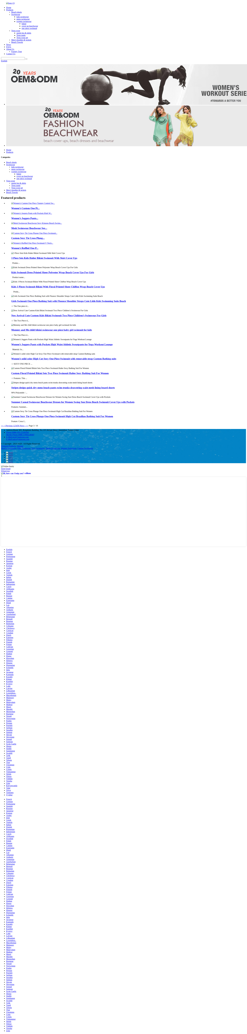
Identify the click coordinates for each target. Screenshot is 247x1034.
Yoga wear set (22, 38)
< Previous (8, 426)
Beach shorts (16, 12)
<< (2, 426)
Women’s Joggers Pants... (24, 218)
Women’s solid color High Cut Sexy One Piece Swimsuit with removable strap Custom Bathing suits (63, 358)
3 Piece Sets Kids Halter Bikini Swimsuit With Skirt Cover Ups (44, 258)
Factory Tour (16, 51)
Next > (22, 426)
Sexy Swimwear (38, 448)
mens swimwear (23, 19)
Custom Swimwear (85, 448)
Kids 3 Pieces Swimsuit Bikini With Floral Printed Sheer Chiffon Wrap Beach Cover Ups (58, 286)
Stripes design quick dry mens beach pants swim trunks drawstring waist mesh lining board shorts (63, 387)
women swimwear (23, 21)
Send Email (5, 469)
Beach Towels (17, 42)
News (8, 44)
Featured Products (8, 446)
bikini (24, 24)
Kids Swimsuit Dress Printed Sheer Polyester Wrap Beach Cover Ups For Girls (52, 272)
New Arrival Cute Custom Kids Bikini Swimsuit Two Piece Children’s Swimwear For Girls (58, 315)
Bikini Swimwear (53, 448)
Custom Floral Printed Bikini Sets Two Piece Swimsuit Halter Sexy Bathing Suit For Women (60, 373)
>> (27, 426)
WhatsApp (5, 471)
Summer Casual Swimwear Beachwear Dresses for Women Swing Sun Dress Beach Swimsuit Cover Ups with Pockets (72, 402)
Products (9, 10)
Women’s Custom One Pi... (25, 208)
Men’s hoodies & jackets (21, 40)
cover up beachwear (30, 26)
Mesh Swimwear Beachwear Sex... (29, 228)
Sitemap (20, 446)
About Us (10, 49)
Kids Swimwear (23, 448)
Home (8, 7)
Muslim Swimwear (8, 448)
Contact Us (10, 54)
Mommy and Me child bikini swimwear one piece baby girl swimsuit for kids (51, 330)
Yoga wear (15, 31)
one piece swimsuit (29, 28)
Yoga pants (20, 35)
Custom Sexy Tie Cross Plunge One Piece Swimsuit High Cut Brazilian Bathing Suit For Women (62, 416)
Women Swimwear (68, 448)
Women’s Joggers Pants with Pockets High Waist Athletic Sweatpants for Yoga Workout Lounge (62, 344)
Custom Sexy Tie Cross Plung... (28, 238)
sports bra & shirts (23, 33)
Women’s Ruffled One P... (24, 248)
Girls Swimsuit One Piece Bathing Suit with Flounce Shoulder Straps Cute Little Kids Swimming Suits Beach (68, 301)
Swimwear (15, 14)
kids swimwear (22, 17)
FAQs (8, 47)
